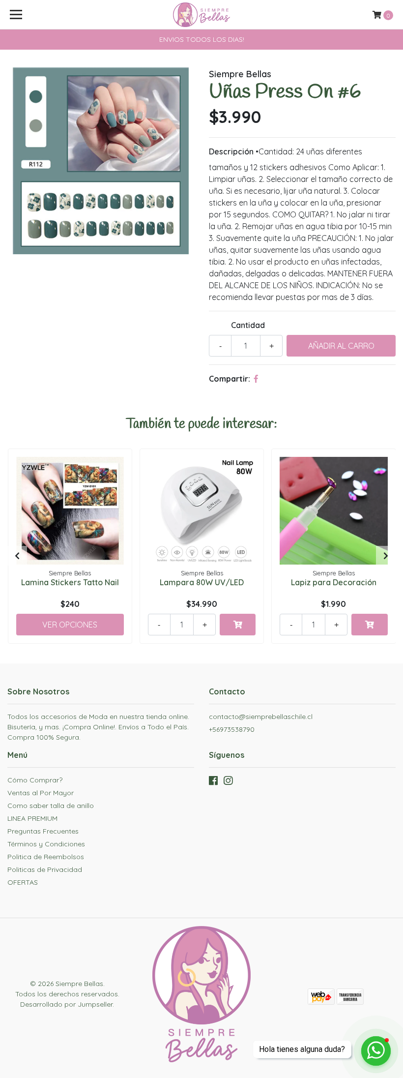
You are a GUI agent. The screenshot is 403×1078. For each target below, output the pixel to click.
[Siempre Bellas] (201, 15)
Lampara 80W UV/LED (202, 582)
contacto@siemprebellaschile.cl (261, 716)
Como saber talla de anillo (50, 805)
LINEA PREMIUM (32, 818)
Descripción (231, 151)
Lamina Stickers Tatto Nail (70, 582)
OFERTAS (22, 882)
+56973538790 (232, 729)
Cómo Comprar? (34, 780)
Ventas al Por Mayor (40, 792)
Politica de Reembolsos (45, 856)
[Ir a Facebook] (213, 783)
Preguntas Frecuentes (43, 831)
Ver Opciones (69, 624)
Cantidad (248, 325)
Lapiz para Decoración (333, 582)
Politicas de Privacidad (44, 869)
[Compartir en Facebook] (256, 379)
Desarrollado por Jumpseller (66, 1004)
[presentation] (17, 556)
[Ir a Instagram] (228, 783)
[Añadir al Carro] (238, 624)
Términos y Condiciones (46, 843)
